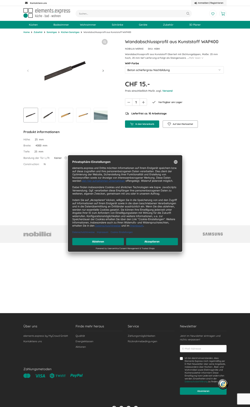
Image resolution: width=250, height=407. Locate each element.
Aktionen (81, 346)
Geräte (143, 24)
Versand (167, 90)
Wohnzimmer (88, 24)
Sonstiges (52, 32)
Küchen (33, 24)
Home (26, 32)
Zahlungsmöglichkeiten (141, 335)
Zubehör (168, 24)
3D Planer (195, 24)
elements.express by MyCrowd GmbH (45, 335)
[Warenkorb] (223, 13)
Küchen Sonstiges (70, 32)
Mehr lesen (195, 57)
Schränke (117, 24)
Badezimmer (61, 24)
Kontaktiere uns (32, 341)
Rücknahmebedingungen (142, 341)
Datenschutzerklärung (196, 381)
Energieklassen (84, 341)
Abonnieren (203, 391)
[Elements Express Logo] (46, 13)
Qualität (80, 335)
